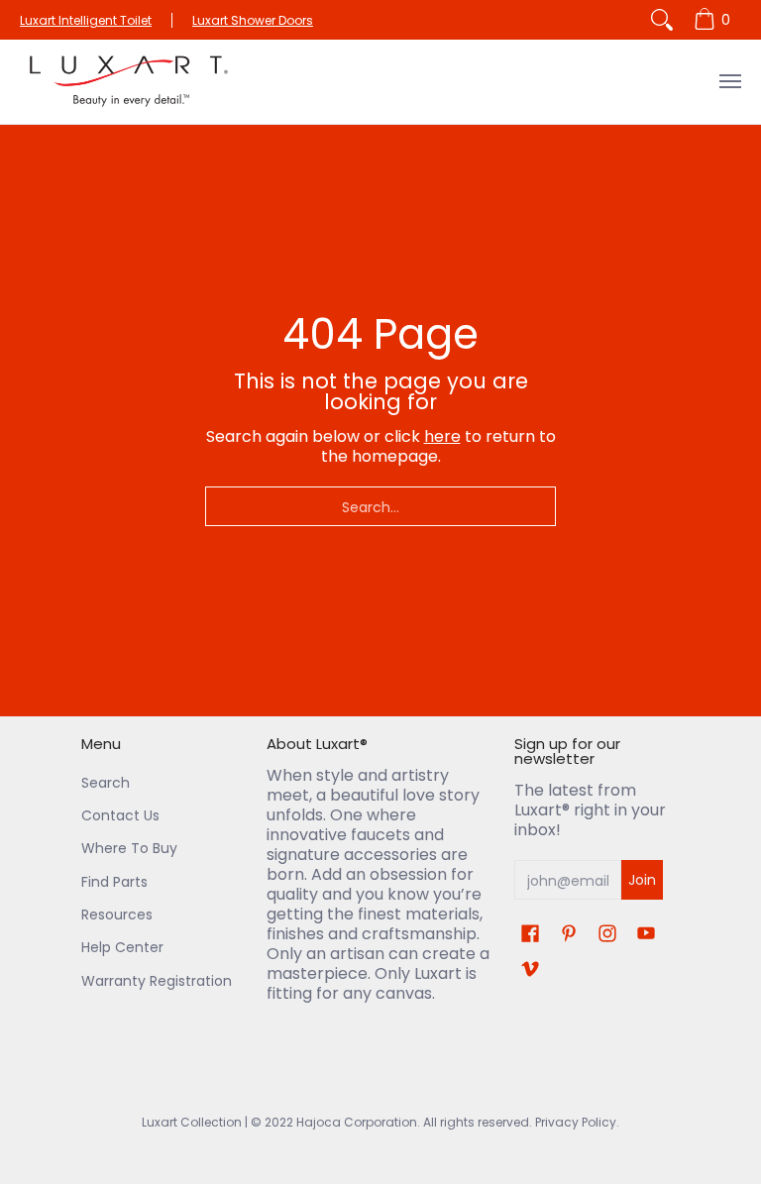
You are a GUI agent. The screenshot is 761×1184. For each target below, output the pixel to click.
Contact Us (120, 815)
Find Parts (114, 882)
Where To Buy (129, 848)
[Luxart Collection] (129, 82)
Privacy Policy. (575, 1122)
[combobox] (380, 506)
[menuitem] (715, 20)
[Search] (662, 20)
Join (642, 880)
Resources (117, 914)
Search (105, 783)
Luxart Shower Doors (252, 20)
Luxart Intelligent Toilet (86, 20)
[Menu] (729, 82)
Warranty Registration (156, 981)
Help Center (122, 947)
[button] (530, 933)
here (442, 436)
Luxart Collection (192, 1122)
